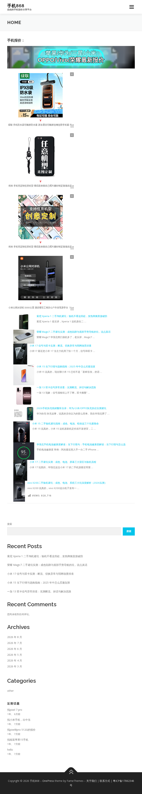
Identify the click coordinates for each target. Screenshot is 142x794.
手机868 (15, 5)
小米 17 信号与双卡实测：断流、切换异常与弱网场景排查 (60, 345)
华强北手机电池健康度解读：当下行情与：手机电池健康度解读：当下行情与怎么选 (81, 444)
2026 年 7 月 (14, 643)
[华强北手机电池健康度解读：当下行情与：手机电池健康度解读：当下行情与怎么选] (23, 451)
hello (10, 749)
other (10, 690)
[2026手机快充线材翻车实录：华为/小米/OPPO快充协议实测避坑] (23, 413)
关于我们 (91, 781)
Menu (131, 6)
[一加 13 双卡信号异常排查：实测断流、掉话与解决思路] (23, 395)
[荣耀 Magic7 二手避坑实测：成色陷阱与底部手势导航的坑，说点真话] (23, 337)
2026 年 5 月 (14, 654)
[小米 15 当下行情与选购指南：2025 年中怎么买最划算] (23, 374)
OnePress (48, 781)
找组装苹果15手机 (17, 739)
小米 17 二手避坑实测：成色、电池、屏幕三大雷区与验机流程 (63, 462)
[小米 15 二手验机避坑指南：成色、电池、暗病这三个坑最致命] (21, 431)
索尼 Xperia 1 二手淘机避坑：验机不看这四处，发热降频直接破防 (72, 316)
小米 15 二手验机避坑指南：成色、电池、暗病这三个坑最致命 (65, 423)
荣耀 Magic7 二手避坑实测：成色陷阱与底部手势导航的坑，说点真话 (74, 331)
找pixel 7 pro (14, 709)
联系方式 (105, 781)
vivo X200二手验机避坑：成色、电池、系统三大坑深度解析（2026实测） (67, 482)
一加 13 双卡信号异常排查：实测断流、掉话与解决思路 (66, 387)
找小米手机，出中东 (19, 719)
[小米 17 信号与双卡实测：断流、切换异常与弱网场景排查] (20, 354)
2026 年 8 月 (14, 637)
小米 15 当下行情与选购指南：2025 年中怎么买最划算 (66, 366)
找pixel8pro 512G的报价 (21, 729)
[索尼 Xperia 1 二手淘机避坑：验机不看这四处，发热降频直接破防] (23, 322)
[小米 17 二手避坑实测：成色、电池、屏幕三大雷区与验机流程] (20, 470)
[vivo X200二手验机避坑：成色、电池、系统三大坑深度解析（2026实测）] (19, 491)
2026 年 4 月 (14, 660)
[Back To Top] (71, 772)
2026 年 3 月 (14, 666)
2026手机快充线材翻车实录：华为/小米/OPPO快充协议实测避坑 (71, 408)
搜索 (9, 524)
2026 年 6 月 (14, 649)
